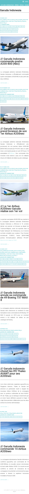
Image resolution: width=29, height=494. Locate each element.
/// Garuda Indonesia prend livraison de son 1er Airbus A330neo (13, 131)
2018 (1, 330)
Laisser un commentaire (7, 94)
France (24, 21)
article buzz (11, 20)
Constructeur (12, 21)
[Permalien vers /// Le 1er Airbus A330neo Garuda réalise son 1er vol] (14, 201)
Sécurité (8, 255)
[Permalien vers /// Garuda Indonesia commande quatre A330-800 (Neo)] (14, 53)
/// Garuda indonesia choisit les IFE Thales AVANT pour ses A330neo (13, 372)
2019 (1, 89)
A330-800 (7, 27)
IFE (12, 339)
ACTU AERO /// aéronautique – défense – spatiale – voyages (15, 5)
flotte (2, 99)
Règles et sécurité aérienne (14, 264)
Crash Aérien (19, 254)
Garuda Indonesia (5, 32)
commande (4, 29)
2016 (1, 413)
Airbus (5, 20)
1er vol (2, 175)
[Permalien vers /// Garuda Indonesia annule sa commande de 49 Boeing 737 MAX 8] (14, 287)
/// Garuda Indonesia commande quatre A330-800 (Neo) (12, 61)
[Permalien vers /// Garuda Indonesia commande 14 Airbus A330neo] (14, 441)
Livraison (3, 101)
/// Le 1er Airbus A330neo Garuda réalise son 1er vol (11, 209)
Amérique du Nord (8, 251)
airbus (19, 27)
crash (10, 262)
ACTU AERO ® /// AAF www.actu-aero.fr (12, 490)
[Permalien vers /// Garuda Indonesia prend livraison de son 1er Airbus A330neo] (14, 123)
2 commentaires (4, 24)
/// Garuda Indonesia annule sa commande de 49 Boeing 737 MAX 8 (14, 296)
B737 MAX (14, 259)
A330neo (13, 27)
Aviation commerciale (11, 252)
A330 (2, 27)
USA (25, 264)
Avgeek (20, 20)
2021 (1, 20)
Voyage (14, 255)
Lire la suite (4, 83)
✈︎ (6, 23)
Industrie (3, 23)
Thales (23, 339)
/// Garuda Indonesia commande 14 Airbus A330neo (13, 449)
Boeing (20, 259)
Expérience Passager (6, 336)
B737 (9, 259)
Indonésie (14, 32)
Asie (16, 20)
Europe (19, 21)
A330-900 (6, 96)
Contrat (15, 334)
